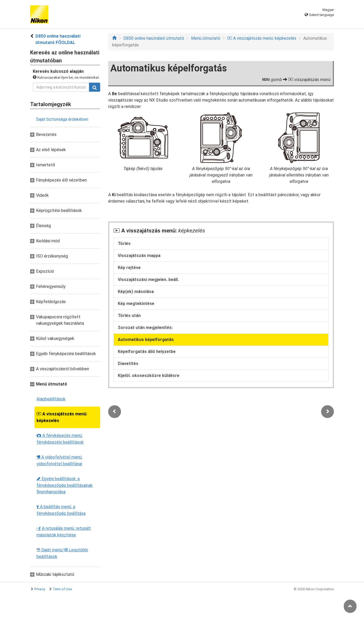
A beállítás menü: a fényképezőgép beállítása (61, 510)
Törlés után (129, 315)
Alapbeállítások (51, 399)
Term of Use (62, 589)
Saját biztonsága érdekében (62, 119)
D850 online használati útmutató (153, 38)
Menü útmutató (205, 38)
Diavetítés (128, 363)
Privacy (39, 589)
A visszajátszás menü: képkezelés (62, 417)
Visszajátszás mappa (139, 255)
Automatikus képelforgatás (146, 339)
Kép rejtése (129, 267)
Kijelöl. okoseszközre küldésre (148, 375)
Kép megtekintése (136, 303)
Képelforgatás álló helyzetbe (147, 351)
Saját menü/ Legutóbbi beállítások (62, 553)
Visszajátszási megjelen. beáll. (148, 279)
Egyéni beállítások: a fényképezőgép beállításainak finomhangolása (65, 485)
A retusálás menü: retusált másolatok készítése (64, 531)
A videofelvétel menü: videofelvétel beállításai (59, 460)
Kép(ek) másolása (136, 291)
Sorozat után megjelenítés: (145, 327)
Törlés (124, 243)
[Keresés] (94, 87)
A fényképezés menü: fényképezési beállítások (60, 439)
